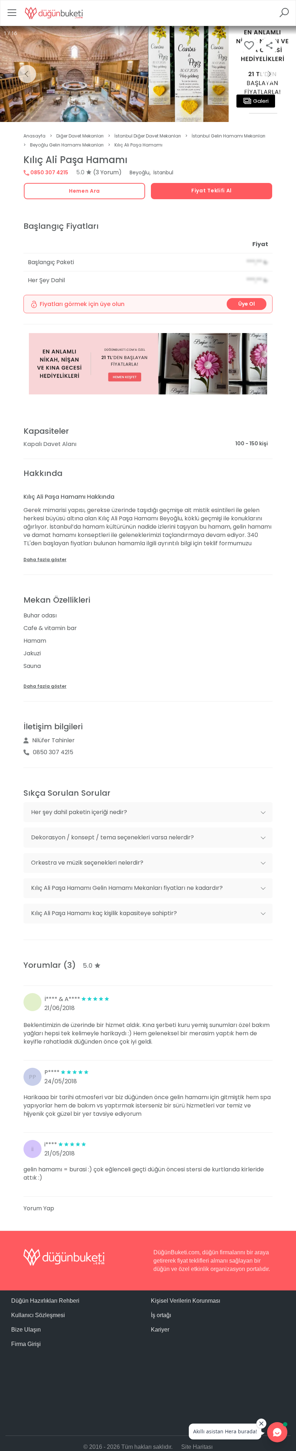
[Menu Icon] (12, 15)
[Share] (269, 45)
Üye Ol (246, 303)
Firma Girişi (26, 1344)
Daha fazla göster (44, 559)
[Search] (284, 15)
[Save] (249, 45)
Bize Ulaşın (26, 1330)
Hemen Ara (84, 191)
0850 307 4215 (48, 172)
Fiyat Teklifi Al (211, 190)
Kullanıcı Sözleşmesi (38, 1315)
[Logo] (54, 13)
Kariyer (160, 1330)
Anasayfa (34, 136)
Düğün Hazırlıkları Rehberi (45, 1301)
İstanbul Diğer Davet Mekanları (147, 136)
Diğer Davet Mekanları (80, 136)
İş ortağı (161, 1315)
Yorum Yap (38, 1208)
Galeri (261, 101)
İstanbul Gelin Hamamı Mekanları (228, 136)
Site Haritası (197, 1447)
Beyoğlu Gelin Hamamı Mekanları (67, 145)
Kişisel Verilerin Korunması (185, 1301)
